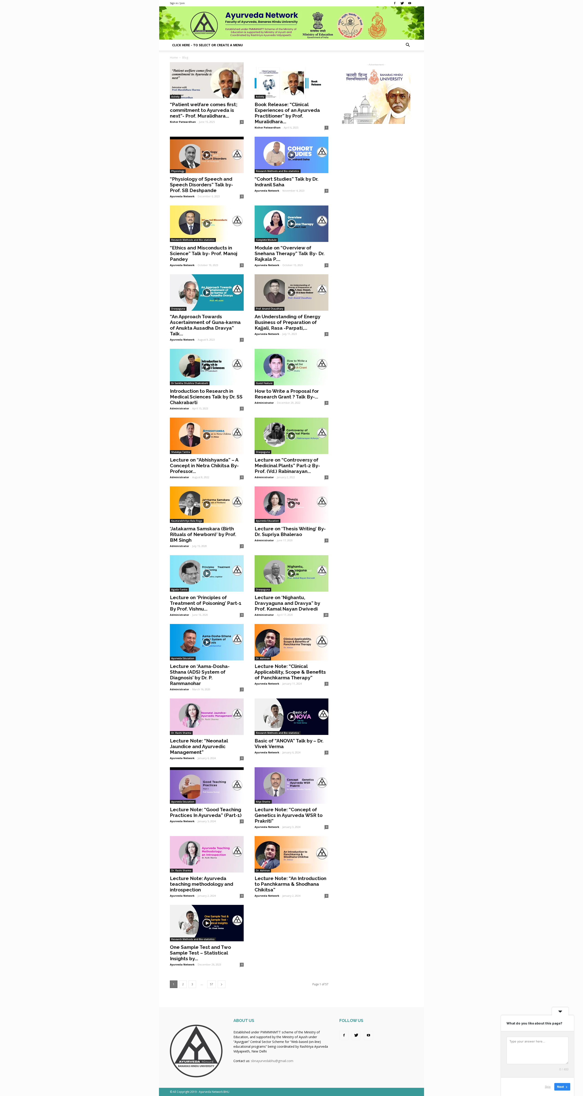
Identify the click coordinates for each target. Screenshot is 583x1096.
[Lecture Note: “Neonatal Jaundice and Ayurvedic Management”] (207, 716)
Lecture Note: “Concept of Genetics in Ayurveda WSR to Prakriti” (288, 815)
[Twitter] (402, 3)
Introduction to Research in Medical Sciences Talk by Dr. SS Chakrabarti (206, 396)
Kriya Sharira (263, 801)
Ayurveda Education (267, 520)
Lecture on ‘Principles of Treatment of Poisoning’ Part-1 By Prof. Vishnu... (205, 603)
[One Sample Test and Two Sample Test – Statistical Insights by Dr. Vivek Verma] (207, 923)
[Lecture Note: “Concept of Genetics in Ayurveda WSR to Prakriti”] (291, 785)
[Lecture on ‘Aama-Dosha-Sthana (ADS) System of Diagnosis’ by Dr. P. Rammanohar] (207, 642)
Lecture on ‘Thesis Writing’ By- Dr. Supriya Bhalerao (290, 531)
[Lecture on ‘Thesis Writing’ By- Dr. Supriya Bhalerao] (291, 504)
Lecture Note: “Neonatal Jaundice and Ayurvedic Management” (199, 746)
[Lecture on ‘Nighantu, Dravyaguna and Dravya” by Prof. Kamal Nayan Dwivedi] (291, 573)
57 (211, 984)
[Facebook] (394, 3)
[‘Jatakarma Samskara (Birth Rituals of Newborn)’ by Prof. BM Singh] (207, 504)
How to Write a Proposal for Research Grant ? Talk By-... (287, 394)
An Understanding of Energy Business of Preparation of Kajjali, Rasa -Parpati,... (287, 322)
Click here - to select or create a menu (207, 45)
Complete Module (266, 239)
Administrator (179, 408)
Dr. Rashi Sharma (181, 732)
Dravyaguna (178, 308)
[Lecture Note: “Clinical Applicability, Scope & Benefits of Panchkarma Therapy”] (291, 642)
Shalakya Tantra (180, 452)
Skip (548, 1086)
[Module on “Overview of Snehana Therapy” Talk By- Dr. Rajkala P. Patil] (291, 223)
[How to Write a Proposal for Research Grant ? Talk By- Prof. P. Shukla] (291, 367)
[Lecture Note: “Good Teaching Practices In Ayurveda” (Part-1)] (207, 785)
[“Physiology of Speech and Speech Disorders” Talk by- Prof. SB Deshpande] (207, 155)
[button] (407, 45)
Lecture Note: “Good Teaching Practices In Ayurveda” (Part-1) (206, 812)
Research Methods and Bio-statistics (277, 171)
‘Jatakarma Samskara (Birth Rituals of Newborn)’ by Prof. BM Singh (203, 534)
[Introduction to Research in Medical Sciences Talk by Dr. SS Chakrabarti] (207, 367)
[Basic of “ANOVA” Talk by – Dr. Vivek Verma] (291, 716)
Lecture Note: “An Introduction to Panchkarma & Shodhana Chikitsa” (290, 884)
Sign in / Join (177, 3)
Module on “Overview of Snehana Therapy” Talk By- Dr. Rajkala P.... (290, 253)
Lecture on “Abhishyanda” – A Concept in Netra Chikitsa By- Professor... (204, 465)
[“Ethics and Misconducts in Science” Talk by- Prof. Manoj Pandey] (207, 223)
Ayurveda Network (182, 196)
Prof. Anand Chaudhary (269, 308)
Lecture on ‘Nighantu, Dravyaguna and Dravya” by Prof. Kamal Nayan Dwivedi (287, 603)
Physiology (177, 171)
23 (326, 614)
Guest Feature (264, 383)
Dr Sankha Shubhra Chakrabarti (189, 383)
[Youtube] (409, 3)
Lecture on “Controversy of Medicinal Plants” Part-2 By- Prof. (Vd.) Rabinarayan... (287, 465)
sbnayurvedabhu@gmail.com (272, 1061)
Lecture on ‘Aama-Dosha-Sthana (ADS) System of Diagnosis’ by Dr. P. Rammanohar (200, 674)
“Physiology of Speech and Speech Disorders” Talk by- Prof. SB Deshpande (201, 184)
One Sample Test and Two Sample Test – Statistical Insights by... (200, 952)
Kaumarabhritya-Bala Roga (186, 520)
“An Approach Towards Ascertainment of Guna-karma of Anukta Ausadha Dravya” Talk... (205, 325)
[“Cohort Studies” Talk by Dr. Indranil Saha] (291, 155)
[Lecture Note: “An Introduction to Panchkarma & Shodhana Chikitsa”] (291, 854)
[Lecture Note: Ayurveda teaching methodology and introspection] (207, 854)
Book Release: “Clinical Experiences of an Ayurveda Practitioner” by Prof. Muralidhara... (287, 113)
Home (174, 57)
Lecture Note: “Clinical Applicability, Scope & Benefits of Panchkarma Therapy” (290, 671)
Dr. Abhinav (263, 658)
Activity (175, 96)
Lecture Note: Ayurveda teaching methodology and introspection (201, 884)
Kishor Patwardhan (183, 121)
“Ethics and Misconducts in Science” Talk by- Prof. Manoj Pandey (203, 253)
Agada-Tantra (179, 589)
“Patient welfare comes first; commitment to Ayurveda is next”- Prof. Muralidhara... (203, 110)
